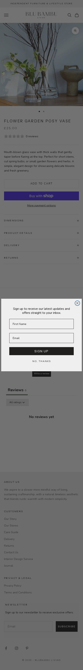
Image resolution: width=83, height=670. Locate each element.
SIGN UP (41, 351)
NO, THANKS (41, 361)
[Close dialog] (77, 303)
